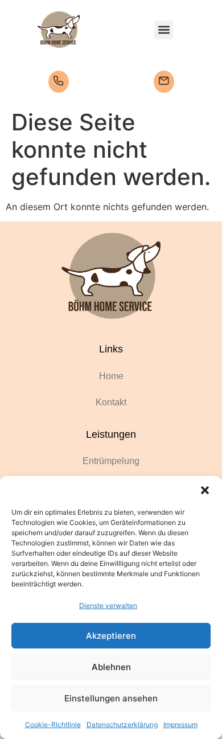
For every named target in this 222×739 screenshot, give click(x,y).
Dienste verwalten (108, 605)
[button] (205, 490)
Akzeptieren (111, 635)
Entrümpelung (111, 461)
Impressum (180, 724)
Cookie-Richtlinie (53, 724)
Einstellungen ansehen (111, 698)
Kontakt (111, 402)
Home (111, 376)
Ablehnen (111, 667)
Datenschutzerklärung (122, 724)
